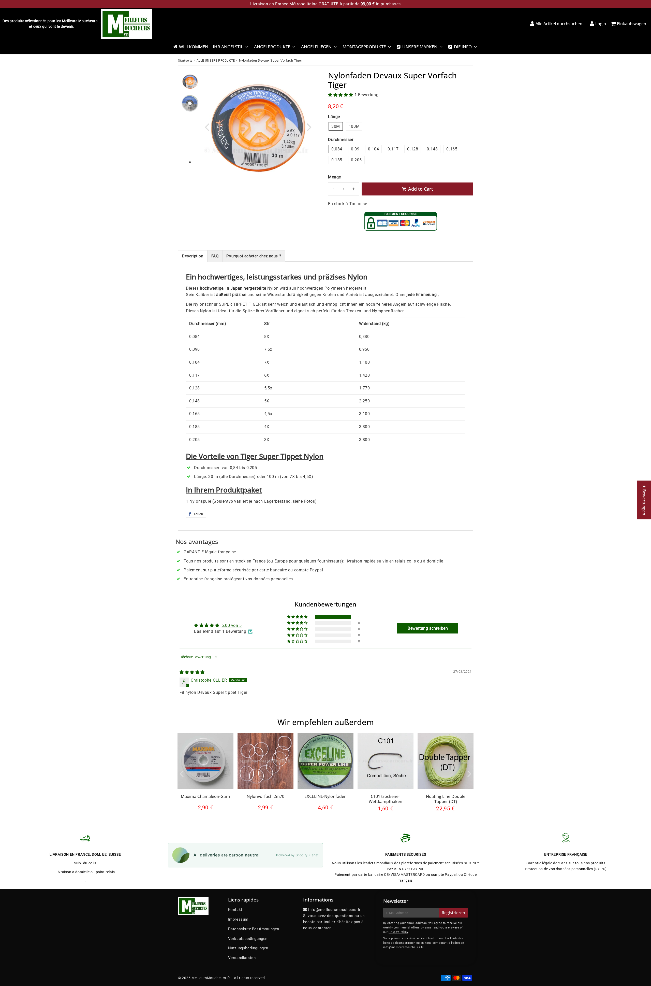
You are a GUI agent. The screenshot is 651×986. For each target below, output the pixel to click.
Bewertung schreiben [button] (428, 628)
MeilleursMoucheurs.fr (210, 978)
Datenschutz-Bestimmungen (253, 929)
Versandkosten (242, 957)
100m (354, 126)
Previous (207, 127)
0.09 (355, 149)
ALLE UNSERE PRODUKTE (216, 60)
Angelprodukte (272, 47)
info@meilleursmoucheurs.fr (403, 947)
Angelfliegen (316, 47)
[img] (192, 672)
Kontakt (235, 909)
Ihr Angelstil (228, 47)
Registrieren (453, 912)
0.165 (451, 149)
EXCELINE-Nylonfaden (325, 796)
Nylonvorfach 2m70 (265, 796)
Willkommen (193, 47)
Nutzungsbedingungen (248, 948)
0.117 (393, 149)
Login (600, 23)
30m (335, 126)
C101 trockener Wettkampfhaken (385, 799)
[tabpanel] (190, 81)
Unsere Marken (419, 47)
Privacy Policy (398, 932)
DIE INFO (463, 47)
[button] (341, 94)
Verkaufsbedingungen (248, 938)
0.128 (412, 149)
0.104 (373, 149)
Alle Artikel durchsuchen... (560, 23)
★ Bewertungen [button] (644, 500)
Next (309, 127)
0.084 (336, 149)
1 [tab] (190, 162)
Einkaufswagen (631, 23)
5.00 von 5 (231, 625)
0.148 (432, 149)
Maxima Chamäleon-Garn (205, 796)
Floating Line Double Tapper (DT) (445, 799)
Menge (334, 177)
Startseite (185, 60)
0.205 (356, 160)
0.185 (336, 160)
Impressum (238, 919)
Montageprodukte (364, 47)
